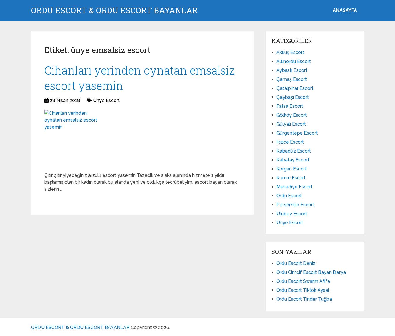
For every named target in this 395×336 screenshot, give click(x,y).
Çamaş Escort (291, 79)
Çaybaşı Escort (292, 97)
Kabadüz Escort (293, 151)
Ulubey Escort (291, 213)
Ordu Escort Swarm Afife (303, 281)
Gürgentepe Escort (297, 133)
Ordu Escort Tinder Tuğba (304, 299)
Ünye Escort (106, 100)
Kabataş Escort (292, 160)
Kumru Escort (291, 178)
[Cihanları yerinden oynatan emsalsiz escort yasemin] (73, 139)
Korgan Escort (291, 169)
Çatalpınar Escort (294, 88)
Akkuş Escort (290, 52)
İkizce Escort (290, 142)
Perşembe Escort (295, 204)
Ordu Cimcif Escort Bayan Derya (311, 272)
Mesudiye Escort (294, 187)
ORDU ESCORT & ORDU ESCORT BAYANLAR (114, 10)
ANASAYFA (345, 10)
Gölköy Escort (291, 115)
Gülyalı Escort (291, 124)
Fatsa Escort (289, 106)
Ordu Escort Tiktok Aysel (302, 290)
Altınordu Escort (293, 61)
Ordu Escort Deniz (295, 263)
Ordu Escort (289, 195)
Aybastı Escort (291, 70)
